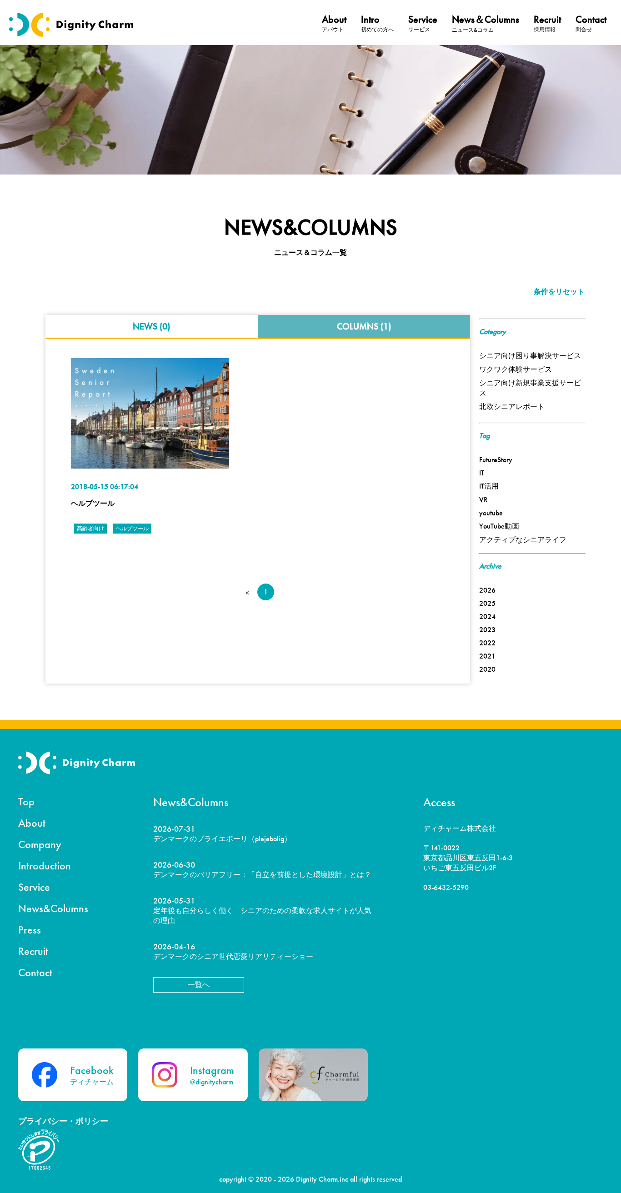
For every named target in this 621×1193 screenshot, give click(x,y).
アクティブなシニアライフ (522, 539)
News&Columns (53, 908)
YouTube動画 (499, 526)
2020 (487, 669)
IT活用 (489, 486)
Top (26, 801)
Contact (35, 972)
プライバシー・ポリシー (63, 1121)
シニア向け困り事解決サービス (530, 355)
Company (39, 844)
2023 (487, 629)
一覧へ (199, 984)
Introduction (44, 866)
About (31, 823)
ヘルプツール (93, 503)
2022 (487, 643)
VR (483, 499)
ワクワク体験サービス (515, 369)
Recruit (33, 951)
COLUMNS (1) (364, 326)
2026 (487, 590)
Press (29, 930)
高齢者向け (90, 528)
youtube (491, 513)
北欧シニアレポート (512, 406)
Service (34, 887)
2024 (487, 616)
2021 (487, 656)
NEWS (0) (151, 326)
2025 (487, 603)
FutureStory (495, 459)
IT (481, 473)
